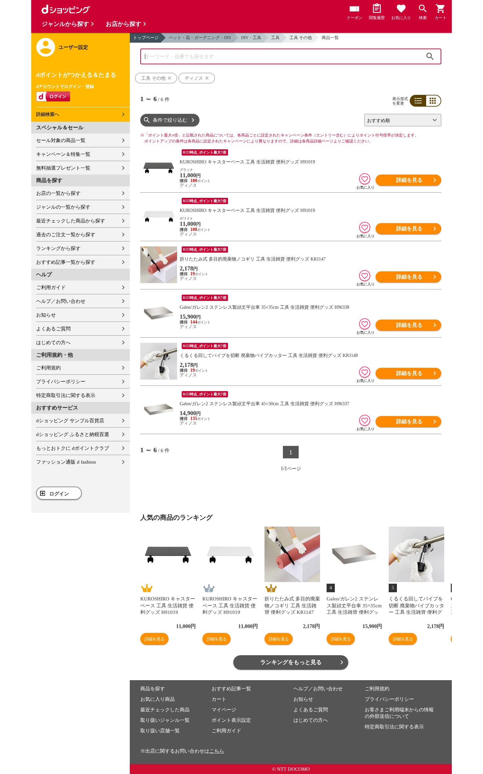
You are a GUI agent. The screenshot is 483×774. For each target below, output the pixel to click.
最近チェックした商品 (165, 709)
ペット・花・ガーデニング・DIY (200, 37)
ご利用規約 (48, 367)
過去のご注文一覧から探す (65, 234)
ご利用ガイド (51, 287)
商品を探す (152, 688)
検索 (430, 56)
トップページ (146, 37)
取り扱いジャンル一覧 (165, 720)
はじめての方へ (53, 342)
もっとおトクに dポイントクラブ (72, 448)
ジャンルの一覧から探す (63, 207)
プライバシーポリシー (60, 381)
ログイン (59, 493)
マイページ (224, 709)
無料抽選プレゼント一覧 (63, 168)
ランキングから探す (58, 248)
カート (219, 699)
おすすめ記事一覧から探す (65, 262)
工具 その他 (300, 37)
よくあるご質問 (53, 328)
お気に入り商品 (157, 699)
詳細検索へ (47, 114)
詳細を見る (409, 180)
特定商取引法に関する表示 (65, 395)
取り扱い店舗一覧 (160, 730)
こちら (216, 751)
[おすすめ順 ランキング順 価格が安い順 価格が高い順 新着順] (400, 120)
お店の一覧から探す (58, 193)
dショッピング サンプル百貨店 (70, 420)
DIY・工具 (251, 37)
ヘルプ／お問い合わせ (60, 301)
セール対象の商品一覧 (60, 140)
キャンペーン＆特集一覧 (63, 154)
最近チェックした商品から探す (70, 220)
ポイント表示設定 (231, 720)
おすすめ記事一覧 (231, 688)
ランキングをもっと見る (291, 662)
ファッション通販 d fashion (66, 462)
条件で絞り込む (170, 120)
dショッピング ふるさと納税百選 (72, 434)
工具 (275, 37)
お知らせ (46, 315)
